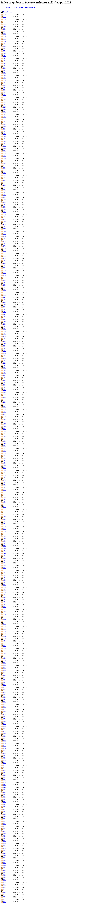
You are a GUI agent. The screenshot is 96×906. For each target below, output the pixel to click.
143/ (4, 555)
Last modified (18, 7)
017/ (4, 863)
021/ (4, 853)
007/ (4, 887)
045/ (4, 794)
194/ (4, 431)
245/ (4, 307)
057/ (4, 765)
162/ (4, 509)
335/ (4, 87)
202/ (4, 412)
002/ (4, 899)
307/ (4, 156)
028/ (4, 836)
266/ (4, 256)
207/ (4, 399)
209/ (4, 395)
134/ (4, 577)
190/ (4, 441)
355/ (4, 39)
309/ (4, 151)
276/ (4, 231)
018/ (4, 860)
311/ (4, 146)
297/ (4, 180)
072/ (4, 729)
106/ (4, 646)
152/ (4, 533)
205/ (4, 404)
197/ (4, 424)
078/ (4, 714)
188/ (4, 446)
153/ (4, 531)
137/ (4, 570)
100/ (4, 660)
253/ (4, 287)
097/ (4, 668)
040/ (4, 807)
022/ (4, 850)
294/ (4, 187)
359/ (4, 29)
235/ (4, 331)
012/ (4, 875)
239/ (4, 321)
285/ (4, 209)
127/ (4, 594)
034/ (4, 821)
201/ (4, 414)
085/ (4, 697)
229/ (4, 346)
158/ (4, 519)
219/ (4, 370)
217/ (4, 375)
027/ (4, 838)
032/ (4, 826)
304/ (4, 163)
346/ (4, 61)
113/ (4, 629)
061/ (4, 755)
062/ (4, 753)
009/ (4, 882)
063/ (4, 750)
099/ (4, 663)
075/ (4, 721)
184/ (4, 455)
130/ (4, 587)
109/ (4, 638)
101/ (4, 658)
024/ (4, 846)
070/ (4, 733)
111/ (4, 633)
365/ (4, 14)
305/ (4, 160)
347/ (4, 58)
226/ (4, 353)
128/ (4, 592)
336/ (4, 85)
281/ (4, 219)
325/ (4, 112)
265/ (4, 258)
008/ (4, 885)
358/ (4, 31)
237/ (4, 326)
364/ (4, 17)
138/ (4, 568)
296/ (4, 182)
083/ (4, 702)
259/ (4, 273)
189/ (4, 443)
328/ (4, 104)
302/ (4, 168)
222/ (4, 363)
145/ (4, 551)
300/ (4, 173)
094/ (4, 675)
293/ (4, 190)
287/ (4, 204)
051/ (4, 780)
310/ (4, 148)
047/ (4, 789)
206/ (4, 402)
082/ (4, 704)
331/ (4, 97)
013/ (4, 872)
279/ (4, 224)
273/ (4, 238)
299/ (4, 175)
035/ (4, 819)
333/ (4, 92)
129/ (4, 590)
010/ (4, 880)
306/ (4, 158)
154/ (4, 529)
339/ (4, 78)
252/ (4, 290)
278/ (4, 226)
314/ (4, 139)
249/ (4, 297)
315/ (4, 136)
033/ (4, 824)
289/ (4, 199)
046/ (4, 792)
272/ (4, 241)
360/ (4, 26)
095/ (4, 672)
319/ (4, 126)
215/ (4, 380)
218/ (4, 373)
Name (8, 7)
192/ (4, 436)
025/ (4, 843)
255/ (4, 282)
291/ (4, 195)
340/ (4, 75)
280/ (4, 221)
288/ (4, 202)
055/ (4, 770)
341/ (4, 73)
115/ (4, 624)
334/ (4, 90)
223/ (4, 360)
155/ (4, 526)
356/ (4, 36)
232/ (4, 338)
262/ (4, 265)
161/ (4, 512)
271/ (4, 243)
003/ (4, 897)
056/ (4, 768)
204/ (4, 407)
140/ (4, 563)
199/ (4, 419)
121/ (4, 609)
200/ (4, 416)
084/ (4, 699)
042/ (4, 802)
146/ (4, 548)
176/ (4, 475)
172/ (4, 485)
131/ (4, 585)
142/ (4, 558)
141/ (4, 560)
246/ (4, 304)
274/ (4, 236)
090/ (4, 685)
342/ (4, 70)
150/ (4, 538)
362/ (4, 22)
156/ (4, 524)
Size (25, 7)
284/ (4, 212)
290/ (4, 197)
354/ (4, 41)
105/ (4, 648)
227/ (4, 351)
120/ (4, 612)
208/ (4, 397)
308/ (4, 153)
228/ (4, 348)
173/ (4, 482)
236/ (4, 329)
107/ (4, 643)
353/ (4, 43)
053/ (4, 775)
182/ (4, 460)
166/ (4, 499)
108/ (4, 641)
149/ (4, 541)
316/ (4, 134)
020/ (4, 855)
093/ (4, 677)
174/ (4, 480)
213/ (4, 385)
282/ (4, 217)
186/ (4, 451)
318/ (4, 129)
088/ (4, 690)
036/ (4, 816)
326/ (4, 109)
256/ (4, 280)
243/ (4, 312)
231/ (4, 341)
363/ (4, 19)
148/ (4, 543)
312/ (4, 143)
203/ (4, 409)
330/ (4, 100)
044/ (4, 797)
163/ (4, 507)
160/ (4, 514)
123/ (4, 604)
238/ (4, 324)
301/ (4, 170)
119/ (4, 614)
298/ (4, 178)
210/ (4, 392)
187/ (4, 448)
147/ (4, 546)
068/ (4, 738)
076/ (4, 719)
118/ (4, 616)
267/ (4, 253)
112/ (4, 631)
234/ (4, 334)
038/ (4, 811)
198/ (4, 421)
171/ (4, 487)
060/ (4, 758)
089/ (4, 687)
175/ (4, 477)
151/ (4, 536)
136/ (4, 572)
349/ (4, 53)
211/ (4, 390)
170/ (4, 490)
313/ (4, 141)
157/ (4, 521)
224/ (4, 358)
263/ (4, 263)
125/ (4, 599)
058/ (4, 763)
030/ (4, 831)
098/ (4, 665)
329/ (4, 102)
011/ (4, 877)
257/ (4, 277)
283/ (4, 214)
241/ (4, 317)
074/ (4, 724)
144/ (4, 553)
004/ (4, 894)
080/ (4, 709)
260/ (4, 270)
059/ (4, 760)
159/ (4, 516)
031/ (4, 828)
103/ (4, 653)
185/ (4, 453)
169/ (4, 492)
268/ (4, 251)
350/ (4, 51)
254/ (4, 285)
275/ (4, 234)
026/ (4, 841)
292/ (4, 192)
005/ (4, 892)
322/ (4, 119)
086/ (4, 694)
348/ (4, 56)
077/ (4, 716)
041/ (4, 804)
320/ (4, 124)
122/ (4, 607)
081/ (4, 707)
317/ (4, 131)
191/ (4, 438)
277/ (4, 229)
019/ (4, 858)
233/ (4, 336)
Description (31, 7)
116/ (4, 621)
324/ (4, 114)
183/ (4, 458)
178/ (4, 470)
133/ (4, 580)
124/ (4, 602)
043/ (4, 799)
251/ (4, 292)
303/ (4, 165)
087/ (4, 692)
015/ (4, 867)
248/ (4, 299)
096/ (4, 670)
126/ (4, 597)
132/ (4, 582)
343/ (4, 68)
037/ (4, 814)
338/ (4, 80)
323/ (4, 117)
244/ (4, 309)
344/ (4, 65)
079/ (4, 711)
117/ (4, 619)
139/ (4, 565)
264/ (4, 260)
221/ (4, 365)
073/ (4, 726)
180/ (4, 465)
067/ (4, 741)
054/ (4, 772)
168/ (4, 494)
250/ (4, 295)
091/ (4, 682)
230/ (4, 343)
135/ (4, 575)
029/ (4, 833)
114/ (4, 626)
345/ (4, 63)
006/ (4, 889)
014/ (4, 870)
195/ (4, 429)
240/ (4, 319)
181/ (4, 463)
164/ (4, 504)
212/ (4, 387)
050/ (4, 782)
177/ (4, 473)
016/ (4, 865)
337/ (4, 82)
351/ (4, 48)
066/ (4, 743)
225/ (4, 356)
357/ (4, 34)
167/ (4, 497)
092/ (4, 680)
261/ (4, 268)
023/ (4, 848)
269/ (4, 248)
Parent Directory (8, 12)
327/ (4, 107)
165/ (4, 502)
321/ (4, 121)
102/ (4, 655)
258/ (4, 275)
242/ (4, 314)
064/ (4, 748)
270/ (4, 246)
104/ (4, 651)
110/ (4, 636)
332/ (4, 95)
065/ (4, 746)
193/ (4, 434)
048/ (4, 787)
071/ (4, 731)
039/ (4, 809)
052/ (4, 777)
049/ (4, 785)
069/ (4, 736)
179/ (4, 468)
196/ (4, 426)
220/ (4, 368)
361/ (4, 24)
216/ (4, 377)
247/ (4, 302)
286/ (4, 207)
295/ (4, 185)
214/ (4, 382)
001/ (4, 902)
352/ (4, 46)
